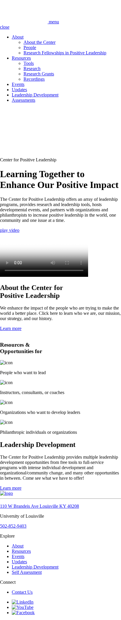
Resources (21, 58)
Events (18, 84)
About (17, 36)
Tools (28, 63)
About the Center (39, 42)
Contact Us (22, 592)
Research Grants (38, 73)
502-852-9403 (13, 526)
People (29, 47)
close (4, 27)
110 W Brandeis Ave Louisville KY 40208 (39, 506)
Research (32, 68)
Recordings (34, 79)
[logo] (24, 21)
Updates (19, 89)
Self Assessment (27, 572)
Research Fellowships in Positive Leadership (64, 52)
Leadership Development (35, 94)
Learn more (10, 328)
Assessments (23, 100)
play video (9, 230)
